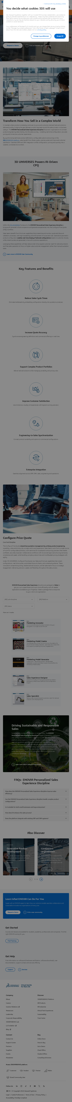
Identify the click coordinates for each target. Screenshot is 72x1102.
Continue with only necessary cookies (55, 4)
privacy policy (41, 30)
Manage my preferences (41, 36)
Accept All (60, 36)
